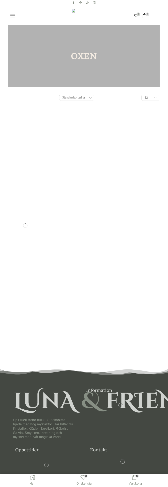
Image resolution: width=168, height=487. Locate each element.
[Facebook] (73, 3)
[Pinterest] (80, 3)
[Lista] (110, 98)
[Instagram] (94, 3)
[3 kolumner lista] (101, 98)
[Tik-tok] (87, 3)
